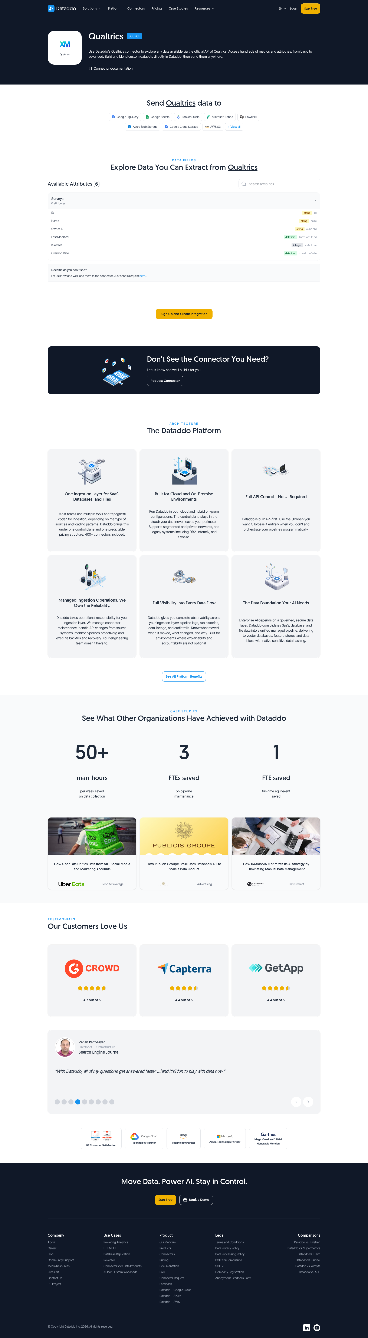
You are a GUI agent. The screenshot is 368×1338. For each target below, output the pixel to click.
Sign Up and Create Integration (184, 314)
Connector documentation (113, 68)
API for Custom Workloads (120, 1272)
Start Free (310, 8)
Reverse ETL (111, 1260)
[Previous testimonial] (296, 1102)
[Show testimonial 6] (91, 1101)
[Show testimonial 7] (98, 1101)
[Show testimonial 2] (64, 1101)
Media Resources (59, 1266)
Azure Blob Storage (145, 126)
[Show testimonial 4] (77, 1101)
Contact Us (55, 1278)
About (51, 1242)
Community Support (61, 1260)
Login (294, 8)
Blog (50, 1254)
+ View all (234, 126)
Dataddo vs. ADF (309, 1272)
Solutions (90, 8)
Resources (202, 8)
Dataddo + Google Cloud (175, 1290)
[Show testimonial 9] (111, 1101)
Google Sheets (160, 117)
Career (52, 1248)
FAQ (162, 1272)
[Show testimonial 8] (105, 1101)
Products (165, 1248)
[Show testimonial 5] (84, 1101)
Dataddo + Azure (170, 1296)
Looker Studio (191, 117)
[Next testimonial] (308, 1102)
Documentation (169, 1266)
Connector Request (172, 1278)
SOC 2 (219, 1266)
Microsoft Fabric (222, 117)
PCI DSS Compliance (228, 1260)
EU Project (54, 1284)
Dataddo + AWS (170, 1302)
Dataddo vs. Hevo (309, 1254)
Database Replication (117, 1254)
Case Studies (178, 8)
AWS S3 (215, 126)
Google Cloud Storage (184, 126)
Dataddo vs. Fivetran (307, 1242)
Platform (114, 8)
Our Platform (168, 1242)
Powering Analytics (116, 1242)
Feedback (166, 1284)
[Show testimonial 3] (70, 1101)
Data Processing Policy (229, 1254)
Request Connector (165, 381)
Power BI (251, 117)
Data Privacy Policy (227, 1248)
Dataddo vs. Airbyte (307, 1266)
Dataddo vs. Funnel (308, 1260)
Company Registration (229, 1272)
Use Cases (112, 1235)
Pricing (157, 8)
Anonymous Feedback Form (233, 1278)
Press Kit (53, 1272)
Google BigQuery (127, 117)
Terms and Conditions (229, 1242)
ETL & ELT (110, 1248)
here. (142, 276)
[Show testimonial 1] (57, 1101)
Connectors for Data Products (123, 1266)
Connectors (136, 8)
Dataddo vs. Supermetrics (304, 1248)
